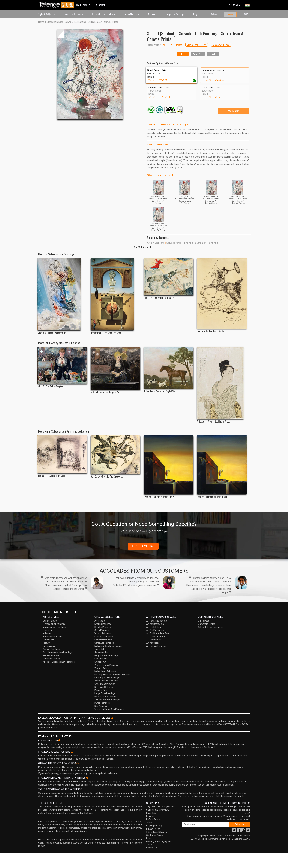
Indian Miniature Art (52, 636)
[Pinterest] (248, 831)
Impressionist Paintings (54, 627)
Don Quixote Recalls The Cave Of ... (107, 476)
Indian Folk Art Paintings (106, 680)
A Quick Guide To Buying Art (160, 806)
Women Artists (101, 668)
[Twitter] (234, 831)
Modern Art (48, 639)
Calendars (230, 14)
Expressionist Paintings (54, 624)
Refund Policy (153, 819)
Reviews (150, 816)
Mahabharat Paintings (105, 671)
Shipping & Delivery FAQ (157, 810)
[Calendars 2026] (59, 740)
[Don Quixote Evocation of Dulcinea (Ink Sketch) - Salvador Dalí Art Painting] (62, 454)
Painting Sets (100, 690)
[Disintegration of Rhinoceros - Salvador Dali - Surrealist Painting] (169, 276)
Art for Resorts (153, 639)
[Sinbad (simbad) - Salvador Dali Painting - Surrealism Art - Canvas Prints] (90, 74)
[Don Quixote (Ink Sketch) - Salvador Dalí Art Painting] (222, 293)
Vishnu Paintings (102, 633)
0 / (233, 5)
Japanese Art (101, 652)
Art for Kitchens (154, 627)
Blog (195, 14)
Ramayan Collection (104, 687)
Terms (149, 822)
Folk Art (46, 643)
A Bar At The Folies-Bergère (50, 386)
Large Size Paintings (175, 14)
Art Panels (99, 620)
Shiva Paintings (101, 630)
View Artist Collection (196, 44)
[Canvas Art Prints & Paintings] (77, 763)
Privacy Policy (153, 828)
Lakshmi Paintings (103, 639)
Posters (151, 14)
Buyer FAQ (151, 813)
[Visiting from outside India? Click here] (112, 717)
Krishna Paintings (102, 624)
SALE (246, 14)
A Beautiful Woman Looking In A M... (213, 421)
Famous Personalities (105, 696)
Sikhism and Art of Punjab (107, 699)
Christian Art (100, 658)
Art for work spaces (156, 646)
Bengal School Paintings (106, 655)
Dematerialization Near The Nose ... (107, 332)
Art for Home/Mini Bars (157, 633)
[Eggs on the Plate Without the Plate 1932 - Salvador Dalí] (169, 464)
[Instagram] (243, 831)
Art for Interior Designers (210, 627)
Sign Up (86, 5)
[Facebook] (239, 831)
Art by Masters (131, 14)
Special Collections (73, 14)
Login (78, 5)
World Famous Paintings (106, 665)
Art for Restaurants (155, 636)
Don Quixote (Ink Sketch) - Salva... (212, 331)
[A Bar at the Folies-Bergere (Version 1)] (115, 368)
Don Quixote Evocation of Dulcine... (53, 475)
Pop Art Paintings (51, 649)
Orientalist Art (49, 646)
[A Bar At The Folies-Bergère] (62, 365)
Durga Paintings (102, 702)
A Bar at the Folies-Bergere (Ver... (106, 392)
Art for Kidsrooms (155, 630)
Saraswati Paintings (104, 643)
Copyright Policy (154, 825)
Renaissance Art (51, 655)
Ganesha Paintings (103, 636)
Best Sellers (211, 14)
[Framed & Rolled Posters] (72, 751)
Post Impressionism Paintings (57, 652)
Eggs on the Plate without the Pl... (212, 496)
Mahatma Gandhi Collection (108, 646)
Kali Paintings (101, 706)
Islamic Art (48, 630)
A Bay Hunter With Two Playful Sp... (160, 391)
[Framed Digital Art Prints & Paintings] (87, 777)
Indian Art (47, 633)
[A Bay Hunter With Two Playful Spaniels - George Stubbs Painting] (169, 368)
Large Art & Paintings (104, 693)
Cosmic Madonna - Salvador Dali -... (54, 332)
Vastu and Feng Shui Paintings (109, 709)
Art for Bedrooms (155, 624)
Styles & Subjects (46, 14)
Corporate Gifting (206, 624)
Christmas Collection (104, 684)
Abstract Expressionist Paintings (59, 661)
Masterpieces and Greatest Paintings (112, 674)
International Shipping (156, 832)
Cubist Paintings (51, 620)
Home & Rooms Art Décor (103, 14)
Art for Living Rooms (156, 620)
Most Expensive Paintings (107, 677)
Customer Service (155, 835)
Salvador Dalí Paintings (179, 242)
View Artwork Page (221, 44)
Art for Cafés (152, 643)
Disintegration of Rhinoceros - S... (159, 297)
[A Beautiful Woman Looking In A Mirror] (222, 383)
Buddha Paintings (102, 627)
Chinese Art (100, 661)
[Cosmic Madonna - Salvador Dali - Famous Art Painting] (62, 294)
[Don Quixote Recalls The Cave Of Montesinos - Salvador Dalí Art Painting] (115, 454)
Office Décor (204, 620)
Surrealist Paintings (206, 242)
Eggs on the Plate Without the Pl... (160, 496)
